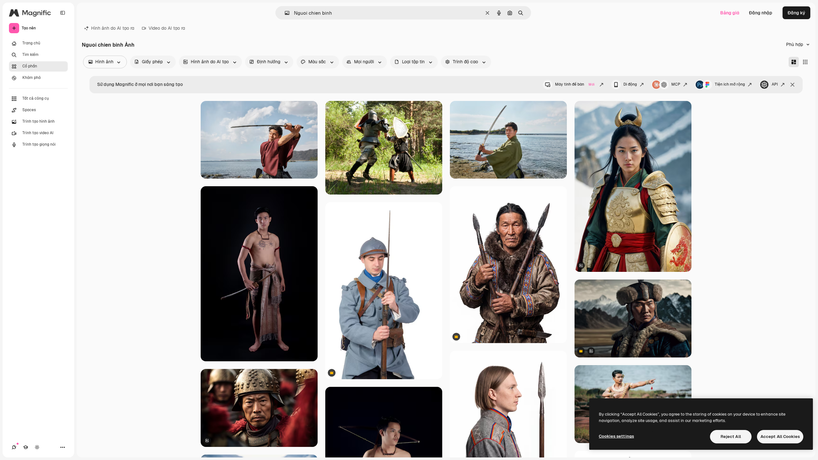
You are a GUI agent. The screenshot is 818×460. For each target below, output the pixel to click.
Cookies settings (616, 436)
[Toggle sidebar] (63, 13)
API (775, 84)
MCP (675, 84)
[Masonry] (794, 62)
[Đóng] (792, 84)
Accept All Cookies (780, 436)
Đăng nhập (760, 13)
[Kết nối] (14, 447)
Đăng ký (796, 13)
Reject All (731, 436)
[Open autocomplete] (284, 13)
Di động (630, 84)
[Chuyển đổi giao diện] (37, 447)
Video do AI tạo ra (167, 28)
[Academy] (25, 447)
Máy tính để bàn (575, 84)
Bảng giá (729, 13)
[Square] (805, 62)
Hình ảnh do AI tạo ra (112, 28)
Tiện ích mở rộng (730, 84)
